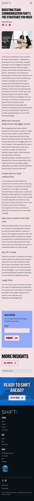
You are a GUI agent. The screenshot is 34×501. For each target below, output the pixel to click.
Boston (3, 421)
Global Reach (5, 444)
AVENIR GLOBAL (22, 492)
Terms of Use (5, 485)
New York (4, 427)
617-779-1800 (5, 456)
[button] (30, 3)
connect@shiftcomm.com (8, 453)
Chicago (3, 424)
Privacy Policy (5, 488)
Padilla (8, 494)
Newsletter (4, 461)
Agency (3, 438)
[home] (6, 3)
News (3, 441)
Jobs (3, 458)
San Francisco (5, 430)
